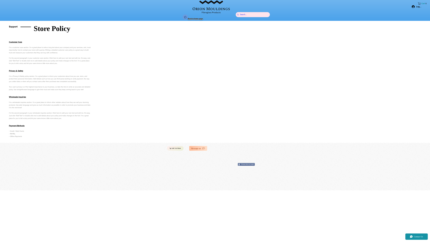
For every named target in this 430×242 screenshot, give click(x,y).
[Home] (185, 17)
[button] (423, 3)
